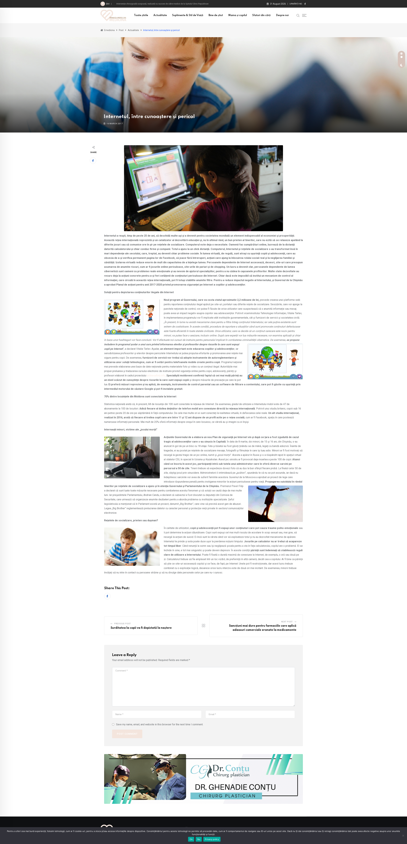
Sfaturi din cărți (261, 15)
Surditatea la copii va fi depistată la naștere (141, 627)
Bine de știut (216, 15)
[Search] (298, 15)
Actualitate (160, 15)
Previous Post (122, 624)
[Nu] (403, 835)
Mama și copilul (237, 15)
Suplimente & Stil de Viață (187, 15)
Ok (191, 839)
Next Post (287, 622)
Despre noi (282, 15)
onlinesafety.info (156, 375)
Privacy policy (212, 839)
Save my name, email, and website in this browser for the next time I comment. (159, 724)
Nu (198, 839)
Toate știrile (141, 15)
